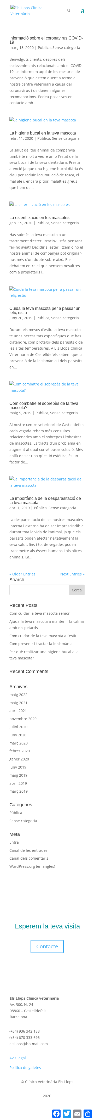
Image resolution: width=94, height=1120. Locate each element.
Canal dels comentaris (28, 858)
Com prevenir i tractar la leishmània (41, 643)
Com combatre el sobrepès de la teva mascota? (43, 405)
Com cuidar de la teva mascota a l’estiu (43, 635)
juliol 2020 (18, 726)
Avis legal (17, 1057)
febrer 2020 (19, 750)
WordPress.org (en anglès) (32, 866)
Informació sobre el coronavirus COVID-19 (46, 40)
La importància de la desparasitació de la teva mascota (45, 500)
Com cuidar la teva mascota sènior (39, 613)
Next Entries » (72, 574)
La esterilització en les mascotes (39, 217)
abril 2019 (18, 783)
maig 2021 (18, 702)
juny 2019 (17, 767)
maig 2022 (18, 694)
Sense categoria (66, 47)
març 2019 (18, 791)
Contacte (47, 946)
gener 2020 (19, 759)
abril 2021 (18, 710)
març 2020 (18, 743)
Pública (44, 47)
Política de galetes (25, 1067)
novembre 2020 (23, 718)
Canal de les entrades (28, 850)
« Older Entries (22, 574)
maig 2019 (18, 775)
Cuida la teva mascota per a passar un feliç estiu (44, 310)
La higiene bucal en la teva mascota (42, 133)
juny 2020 (17, 734)
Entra (14, 842)
